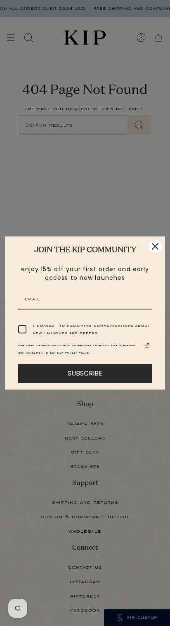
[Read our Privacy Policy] (147, 345)
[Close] (155, 246)
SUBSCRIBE (85, 373)
